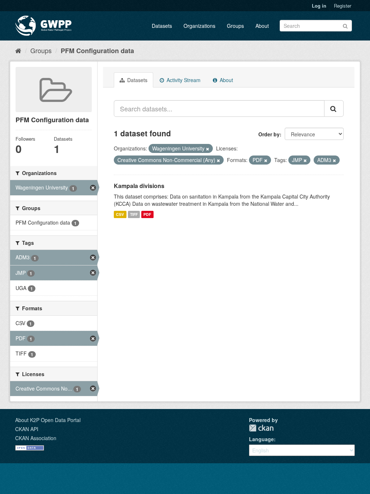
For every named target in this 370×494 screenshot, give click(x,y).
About (262, 25)
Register (342, 5)
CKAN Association (35, 438)
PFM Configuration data (97, 50)
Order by (269, 134)
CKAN (261, 428)
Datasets (162, 25)
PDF (147, 214)
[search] (334, 108)
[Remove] (207, 149)
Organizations (199, 25)
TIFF (134, 214)
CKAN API (26, 429)
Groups (235, 25)
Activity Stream (183, 80)
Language (261, 439)
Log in (319, 5)
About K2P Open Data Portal (48, 419)
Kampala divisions (139, 186)
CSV (120, 214)
